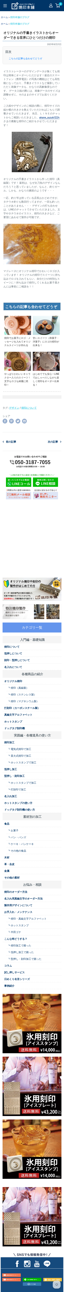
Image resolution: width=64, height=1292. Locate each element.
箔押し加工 (10, 769)
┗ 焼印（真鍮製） (18, 687)
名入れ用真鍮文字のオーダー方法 (23, 898)
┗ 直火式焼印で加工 (19, 755)
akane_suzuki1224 (49, 117)
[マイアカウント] (51, 5)
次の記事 (53, 441)
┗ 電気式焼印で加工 (19, 748)
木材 (6, 857)
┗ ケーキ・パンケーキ (21, 843)
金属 (6, 870)
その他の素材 (12, 877)
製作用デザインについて (18, 905)
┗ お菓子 (13, 830)
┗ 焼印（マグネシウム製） (23, 701)
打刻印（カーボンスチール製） (22, 707)
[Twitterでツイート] (18, 420)
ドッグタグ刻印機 (14, 728)
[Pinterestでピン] (11, 420)
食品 (6, 823)
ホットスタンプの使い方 (18, 802)
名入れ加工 (10, 796)
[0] (58, 5)
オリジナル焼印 (13, 681)
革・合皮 (9, 864)
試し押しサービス (14, 972)
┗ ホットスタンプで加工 (22, 762)
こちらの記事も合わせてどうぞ (25, 58)
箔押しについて (13, 653)
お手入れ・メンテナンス (18, 911)
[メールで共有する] (24, 420)
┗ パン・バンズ (17, 837)
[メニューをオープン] (5, 5)
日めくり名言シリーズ (17, 978)
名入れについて (13, 666)
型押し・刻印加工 (14, 775)
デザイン (14, 407)
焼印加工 (9, 742)
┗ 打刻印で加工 (17, 789)
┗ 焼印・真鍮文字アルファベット (27, 918)
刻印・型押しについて (17, 660)
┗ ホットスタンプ (18, 925)
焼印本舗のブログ (19, 17)
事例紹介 (9, 985)
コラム (8, 965)
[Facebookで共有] (5, 420)
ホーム (4, 17)
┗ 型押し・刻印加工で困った (24, 958)
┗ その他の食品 (17, 850)
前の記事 (11, 441)
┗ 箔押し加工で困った (21, 952)
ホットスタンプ (13, 721)
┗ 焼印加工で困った (19, 945)
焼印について (29, 407)
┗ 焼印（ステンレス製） (22, 694)
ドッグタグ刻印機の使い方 (19, 809)
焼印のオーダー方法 (15, 891)
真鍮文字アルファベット (18, 714)
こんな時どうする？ (15, 938)
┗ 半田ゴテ (14, 932)
